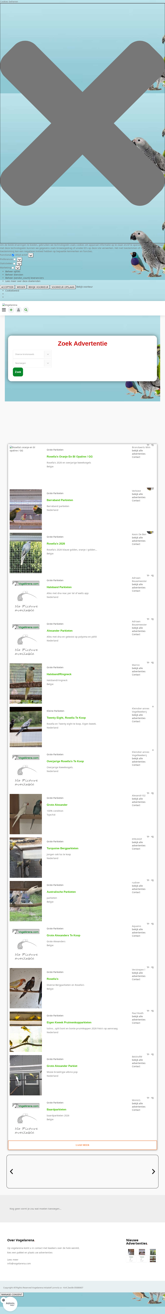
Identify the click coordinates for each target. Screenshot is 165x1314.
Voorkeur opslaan (63, 287)
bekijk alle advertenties (139, 452)
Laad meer (82, 1145)
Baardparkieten (56, 1109)
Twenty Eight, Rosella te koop (66, 717)
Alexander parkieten (60, 630)
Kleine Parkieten (55, 710)
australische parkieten (61, 891)
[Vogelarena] (10, 305)
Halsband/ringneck (59, 674)
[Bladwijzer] (49, 453)
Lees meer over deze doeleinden (22, 281)
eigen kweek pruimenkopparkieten (69, 1022)
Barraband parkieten (60, 500)
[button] (82, 123)
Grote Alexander (57, 804)
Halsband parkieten (59, 587)
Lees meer (12, 1259)
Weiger (21, 287)
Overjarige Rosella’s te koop (65, 761)
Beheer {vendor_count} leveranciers (24, 277)
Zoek (18, 372)
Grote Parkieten (55, 449)
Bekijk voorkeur (38, 287)
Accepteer (7, 287)
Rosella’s (52, 978)
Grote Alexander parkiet (62, 1066)
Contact (136, 456)
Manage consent (11, 1294)
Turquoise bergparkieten (62, 848)
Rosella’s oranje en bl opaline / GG (70, 456)
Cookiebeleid (12, 290)
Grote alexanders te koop (63, 935)
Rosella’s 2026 (56, 543)
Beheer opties (12, 271)
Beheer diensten (14, 274)
